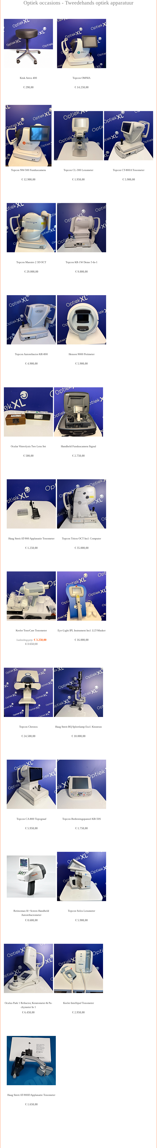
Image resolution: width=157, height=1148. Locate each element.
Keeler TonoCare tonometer (31, 630)
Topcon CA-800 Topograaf (31, 818)
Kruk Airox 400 (28, 77)
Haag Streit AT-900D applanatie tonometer (31, 1094)
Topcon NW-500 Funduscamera (28, 170)
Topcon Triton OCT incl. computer (81, 538)
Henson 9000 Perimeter (81, 354)
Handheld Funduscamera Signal (78, 446)
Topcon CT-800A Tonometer (128, 170)
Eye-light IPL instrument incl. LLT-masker (81, 630)
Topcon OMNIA (81, 77)
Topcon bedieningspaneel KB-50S (81, 818)
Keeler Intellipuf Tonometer (78, 1003)
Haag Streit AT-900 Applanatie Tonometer (31, 538)
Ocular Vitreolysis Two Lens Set (28, 446)
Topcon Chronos (28, 726)
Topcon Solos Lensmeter (81, 910)
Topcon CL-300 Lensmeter (78, 170)
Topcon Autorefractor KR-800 (31, 354)
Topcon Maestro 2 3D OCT (31, 262)
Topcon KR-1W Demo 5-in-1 (82, 262)
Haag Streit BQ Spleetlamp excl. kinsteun (78, 726)
